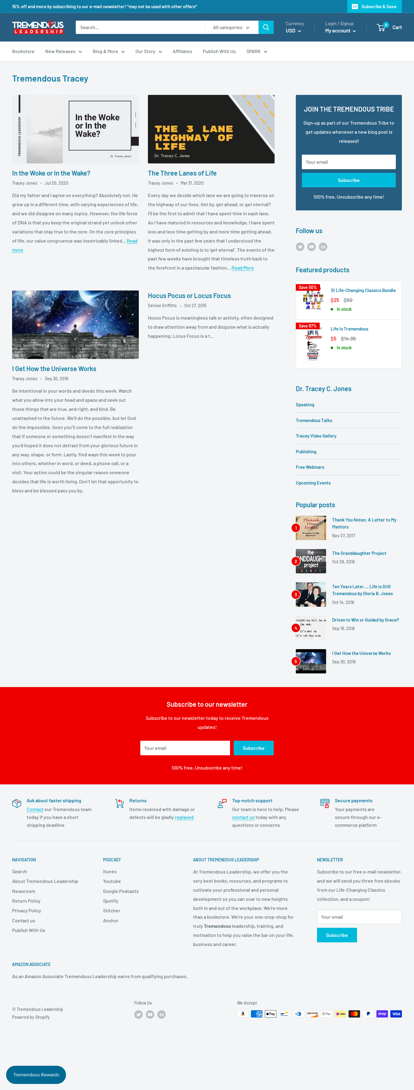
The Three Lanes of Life (182, 173)
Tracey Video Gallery (316, 435)
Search (19, 871)
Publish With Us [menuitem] (219, 51)
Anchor (111, 920)
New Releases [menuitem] (60, 51)
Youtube (112, 881)
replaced (184, 817)
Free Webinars (310, 467)
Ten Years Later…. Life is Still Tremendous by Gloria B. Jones (362, 590)
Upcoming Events (313, 482)
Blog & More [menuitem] (105, 51)
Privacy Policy (26, 910)
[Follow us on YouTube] (311, 246)
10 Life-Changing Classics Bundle (363, 290)
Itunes (110, 871)
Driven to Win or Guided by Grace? (365, 619)
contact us (243, 817)
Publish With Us (28, 930)
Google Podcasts (121, 891)
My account (338, 30)
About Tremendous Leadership (45, 881)
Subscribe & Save (379, 6)
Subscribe (349, 180)
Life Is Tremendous (349, 328)
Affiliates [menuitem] (182, 51)
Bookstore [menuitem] (23, 51)
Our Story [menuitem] (145, 51)
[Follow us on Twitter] (300, 246)
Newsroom (23, 891)
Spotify (111, 901)
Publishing (306, 451)
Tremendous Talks (314, 420)
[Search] (266, 27)
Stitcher (111, 910)
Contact (35, 809)
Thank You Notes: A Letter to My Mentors (364, 523)
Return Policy (26, 901)
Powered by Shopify (31, 1017)
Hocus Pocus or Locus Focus (189, 295)
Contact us (23, 920)
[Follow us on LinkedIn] (323, 246)
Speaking (305, 404)
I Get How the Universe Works (54, 368)
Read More (243, 267)
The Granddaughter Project (359, 553)
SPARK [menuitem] (253, 51)
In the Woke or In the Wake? (51, 173)
